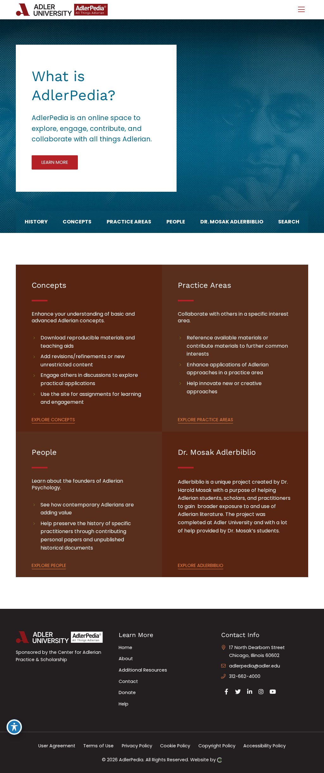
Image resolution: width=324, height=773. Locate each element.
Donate (127, 692)
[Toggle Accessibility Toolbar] (14, 727)
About (126, 658)
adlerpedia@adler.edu (254, 666)
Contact (128, 681)
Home (125, 647)
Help (123, 704)
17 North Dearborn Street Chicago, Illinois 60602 (257, 651)
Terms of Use (98, 745)
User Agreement (56, 745)
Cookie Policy (175, 745)
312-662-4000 (244, 676)
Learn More (54, 162)
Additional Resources (143, 670)
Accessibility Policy (264, 745)
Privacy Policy (137, 745)
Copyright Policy (216, 745)
